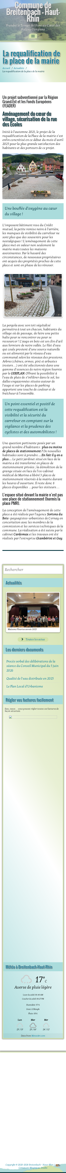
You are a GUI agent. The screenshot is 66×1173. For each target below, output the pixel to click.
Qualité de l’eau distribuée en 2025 (30, 678)
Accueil (6, 68)
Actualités (19, 68)
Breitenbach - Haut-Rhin (41, 1164)
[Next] (56, 295)
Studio (44, 1167)
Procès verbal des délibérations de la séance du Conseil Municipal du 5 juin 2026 (32, 666)
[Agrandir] (59, 161)
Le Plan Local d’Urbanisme (24, 686)
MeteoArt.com (38, 1035)
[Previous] (9, 295)
